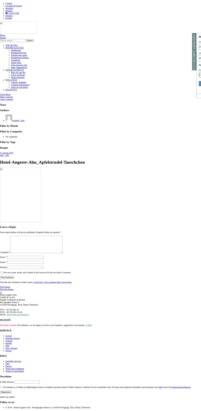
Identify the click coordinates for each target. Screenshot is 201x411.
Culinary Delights (18, 82)
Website (3, 267)
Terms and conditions (14, 369)
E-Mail (89, 325)
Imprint (8, 343)
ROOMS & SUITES (14, 48)
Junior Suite (16, 62)
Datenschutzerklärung (181, 387)
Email (3, 262)
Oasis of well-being (19, 87)
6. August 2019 (6, 153)
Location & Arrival (13, 6)
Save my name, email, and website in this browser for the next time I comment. (37, 272)
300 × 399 (4, 155)
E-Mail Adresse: (7, 382)
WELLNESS (11, 80)
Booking (9, 8)
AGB (160, 387)
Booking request (12, 338)
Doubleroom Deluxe (20, 58)
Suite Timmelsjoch (19, 67)
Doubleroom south (19, 55)
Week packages (17, 77)
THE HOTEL (11, 45)
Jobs (7, 346)
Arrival (8, 336)
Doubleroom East (18, 53)
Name (3, 257)
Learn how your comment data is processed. (53, 282)
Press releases (11, 348)
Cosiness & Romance (20, 85)
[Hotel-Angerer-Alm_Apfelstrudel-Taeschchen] (20, 221)
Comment (5, 252)
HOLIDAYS (11, 90)
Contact (8, 3)
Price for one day (18, 72)
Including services (13, 361)
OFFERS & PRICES (14, 70)
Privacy (8, 351)
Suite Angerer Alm (19, 65)
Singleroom (16, 50)
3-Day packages (18, 75)
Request (8, 11)
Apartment (15, 60)
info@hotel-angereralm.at (18, 314)
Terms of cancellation (14, 371)
